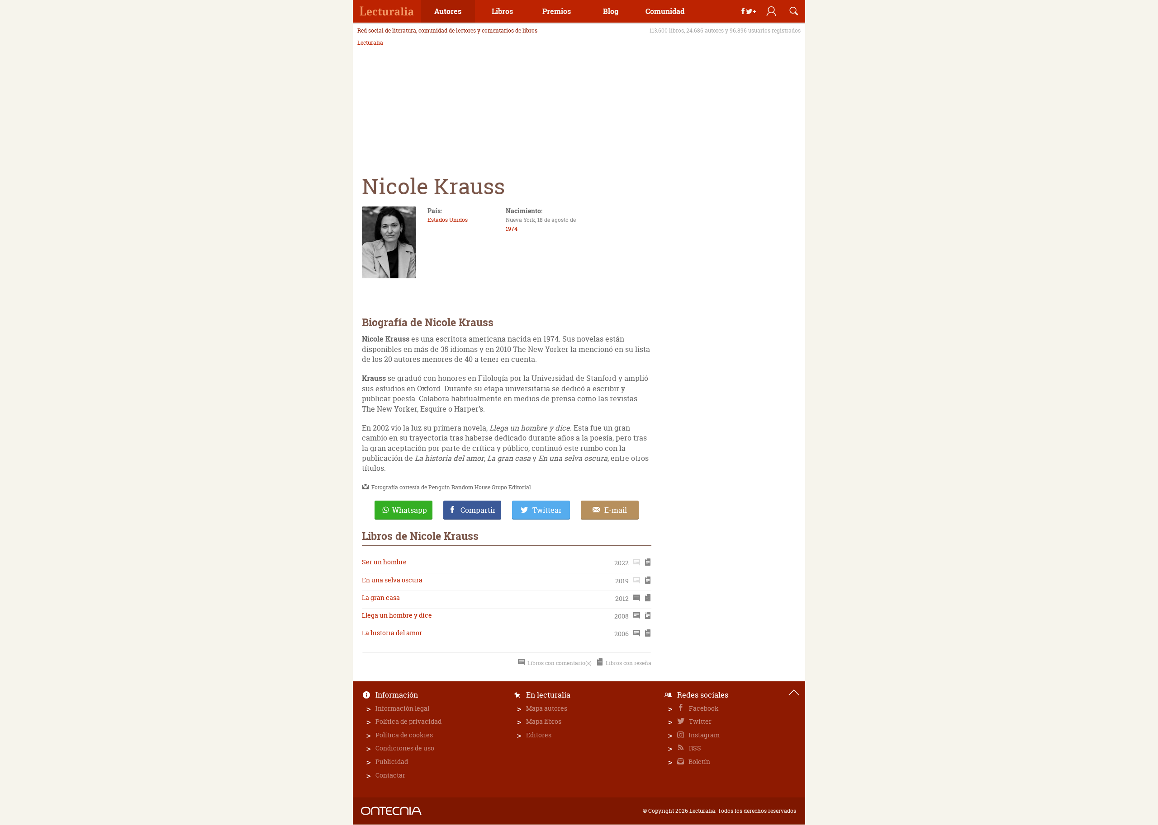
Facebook (703, 708)
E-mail (615, 510)
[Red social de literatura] (387, 11)
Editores (538, 735)
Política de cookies (404, 735)
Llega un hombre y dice (397, 615)
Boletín (698, 761)
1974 (511, 229)
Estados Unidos (447, 220)
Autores (447, 11)
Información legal (402, 708)
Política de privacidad (408, 721)
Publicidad (391, 761)
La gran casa (381, 597)
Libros (502, 11)
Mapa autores (546, 708)
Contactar (390, 775)
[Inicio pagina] (794, 692)
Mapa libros (543, 721)
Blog (610, 11)
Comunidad (664, 11)
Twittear (547, 510)
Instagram (703, 735)
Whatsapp (409, 510)
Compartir (478, 510)
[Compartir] (748, 11)
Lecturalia (370, 43)
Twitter (700, 721)
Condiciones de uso (404, 748)
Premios (556, 11)
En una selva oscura (392, 580)
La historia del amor (392, 632)
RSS (694, 748)
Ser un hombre (384, 562)
